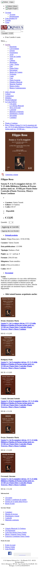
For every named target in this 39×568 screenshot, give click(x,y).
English (15, 8)
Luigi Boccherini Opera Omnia (16, 532)
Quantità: (4, 222)
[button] (22, 554)
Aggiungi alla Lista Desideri (10, 231)
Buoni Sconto (10, 503)
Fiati (11, 66)
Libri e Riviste (10, 92)
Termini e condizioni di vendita (15, 500)
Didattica (8, 98)
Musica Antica (14, 86)
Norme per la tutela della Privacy (16, 501)
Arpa (11, 58)
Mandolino (13, 62)
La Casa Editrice (11, 102)
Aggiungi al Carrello (10, 227)
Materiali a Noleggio (17, 112)
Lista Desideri (10, 549)
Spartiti (8, 45)
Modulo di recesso (11, 514)
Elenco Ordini (10, 547)
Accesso (12, 14)
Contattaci (13, 117)
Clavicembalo (14, 49)
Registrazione (14, 16)
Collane (8, 94)
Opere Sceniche (15, 80)
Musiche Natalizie (16, 84)
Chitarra (12, 60)
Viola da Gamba (15, 56)
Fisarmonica (14, 52)
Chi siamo (13, 104)
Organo (12, 51)
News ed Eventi (15, 108)
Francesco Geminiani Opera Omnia (17, 536)
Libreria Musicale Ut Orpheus (15, 528)
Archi (11, 54)
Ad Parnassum (10, 530)
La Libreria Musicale (17, 106)
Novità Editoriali (11, 100)
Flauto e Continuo (11, 123)
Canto (12, 76)
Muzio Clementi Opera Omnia (15, 534)
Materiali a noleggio (12, 520)
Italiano (14, 6)
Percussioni (13, 70)
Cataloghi (13, 110)
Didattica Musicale (16, 82)
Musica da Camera (16, 72)
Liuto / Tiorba (14, 64)
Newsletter (13, 115)
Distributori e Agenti (17, 113)
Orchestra (13, 74)
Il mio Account (10, 545)
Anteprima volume (11, 175)
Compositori (9, 96)
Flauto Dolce (14, 68)
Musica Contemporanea (18, 88)
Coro (11, 78)
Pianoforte (13, 47)
